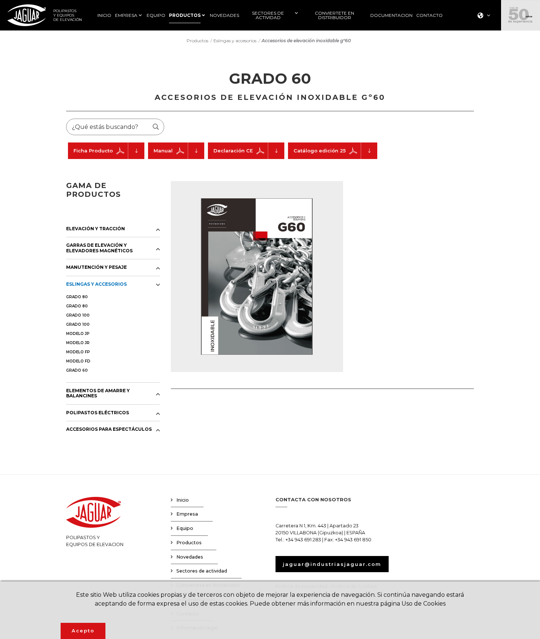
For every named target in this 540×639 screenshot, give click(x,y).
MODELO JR (78, 342)
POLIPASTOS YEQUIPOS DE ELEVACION (94, 541)
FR (482, 47)
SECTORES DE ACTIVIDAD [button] (268, 15)
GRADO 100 (78, 315)
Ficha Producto (93, 151)
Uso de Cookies (424, 603)
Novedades (189, 557)
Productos (197, 40)
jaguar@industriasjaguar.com (332, 564)
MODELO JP (78, 333)
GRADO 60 (77, 370)
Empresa (187, 514)
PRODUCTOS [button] (185, 15)
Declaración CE (233, 151)
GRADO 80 (77, 297)
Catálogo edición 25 (320, 151)
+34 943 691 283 (303, 539)
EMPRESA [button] (126, 15)
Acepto (83, 630)
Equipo (184, 528)
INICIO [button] (104, 15)
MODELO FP (78, 352)
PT (482, 56)
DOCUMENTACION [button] (391, 15)
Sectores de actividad (201, 571)
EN (482, 37)
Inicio (182, 500)
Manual (163, 151)
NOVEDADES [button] (224, 15)
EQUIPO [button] (156, 15)
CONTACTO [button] (429, 15)
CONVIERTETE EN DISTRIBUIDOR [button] (334, 15)
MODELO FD (78, 361)
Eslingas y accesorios (234, 40)
